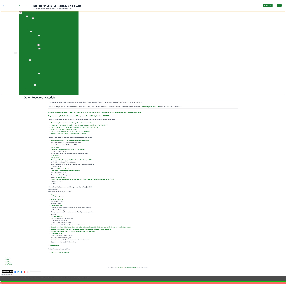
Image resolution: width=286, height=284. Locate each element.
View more (2, 280)
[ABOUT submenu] (27, 16)
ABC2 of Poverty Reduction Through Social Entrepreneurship (70, 131)
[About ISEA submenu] (33, 18)
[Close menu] (20, 12)
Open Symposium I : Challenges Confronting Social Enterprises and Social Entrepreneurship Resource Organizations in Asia (91, 227)
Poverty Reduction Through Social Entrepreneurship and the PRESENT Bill (74, 127)
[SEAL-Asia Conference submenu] (39, 35)
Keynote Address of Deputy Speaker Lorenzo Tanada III (68, 133)
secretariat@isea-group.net (150, 106)
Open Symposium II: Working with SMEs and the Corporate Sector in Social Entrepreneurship (81, 229)
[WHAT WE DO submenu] (31, 31)
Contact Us (267, 5)
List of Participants (57, 197)
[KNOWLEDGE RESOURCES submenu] (39, 73)
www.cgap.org (55, 147)
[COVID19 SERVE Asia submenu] (38, 45)
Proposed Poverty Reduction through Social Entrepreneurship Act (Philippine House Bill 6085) (78, 116)
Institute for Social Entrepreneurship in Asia (57, 5)
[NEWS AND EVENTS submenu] (35, 85)
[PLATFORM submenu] (30, 60)
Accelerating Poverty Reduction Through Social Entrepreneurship (71, 123)
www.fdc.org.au (56, 155)
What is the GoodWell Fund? (60, 252)
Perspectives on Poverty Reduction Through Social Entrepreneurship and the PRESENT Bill (79, 125)
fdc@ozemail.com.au (62, 168)
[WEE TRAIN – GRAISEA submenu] (39, 48)
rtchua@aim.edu (60, 177)
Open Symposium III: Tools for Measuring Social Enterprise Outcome (73, 231)
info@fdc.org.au (56, 158)
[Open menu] (15, 53)
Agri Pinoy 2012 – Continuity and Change (64, 129)
